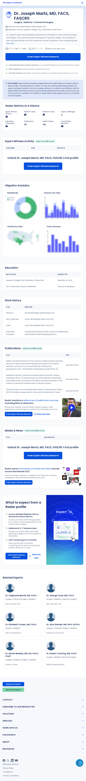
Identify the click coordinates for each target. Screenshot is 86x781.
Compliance (8, 772)
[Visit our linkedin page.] (12, 760)
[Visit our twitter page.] (8, 760)
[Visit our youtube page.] (16, 760)
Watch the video (43, 414)
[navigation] (82, 3)
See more (10, 43)
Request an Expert (13, 684)
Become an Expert (13, 690)
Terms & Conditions (11, 776)
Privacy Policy (8, 768)
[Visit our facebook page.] (4, 760)
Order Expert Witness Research (43, 56)
